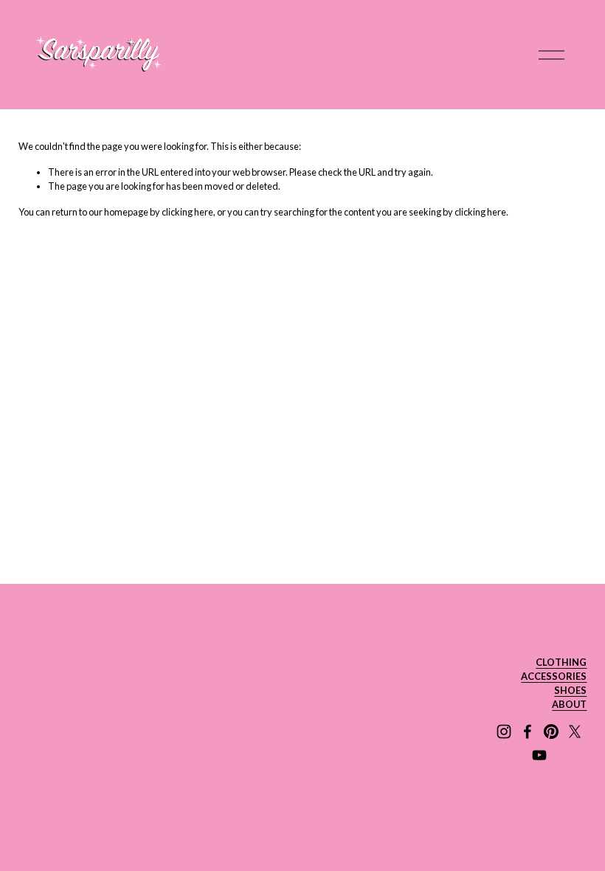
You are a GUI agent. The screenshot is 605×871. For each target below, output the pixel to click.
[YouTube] (539, 755)
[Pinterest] (551, 731)
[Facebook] (527, 731)
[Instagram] (504, 731)
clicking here (187, 212)
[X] (574, 731)
